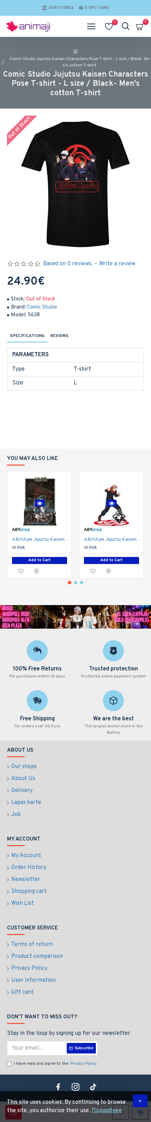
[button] (69, 582)
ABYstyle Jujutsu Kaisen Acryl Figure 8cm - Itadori (113, 540)
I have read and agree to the (55, 1063)
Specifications (27, 336)
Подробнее (107, 1110)
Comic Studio (42, 307)
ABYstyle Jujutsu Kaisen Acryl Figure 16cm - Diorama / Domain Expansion (41, 540)
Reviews (59, 336)
